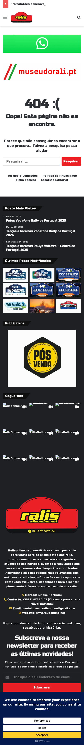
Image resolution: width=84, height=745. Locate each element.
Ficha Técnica (26, 180)
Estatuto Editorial (54, 180)
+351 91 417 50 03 (35, 599)
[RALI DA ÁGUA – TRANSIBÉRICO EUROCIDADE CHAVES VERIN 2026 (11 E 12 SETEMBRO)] (15, 306)
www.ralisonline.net (50, 613)
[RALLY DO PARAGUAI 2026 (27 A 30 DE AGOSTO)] (68, 306)
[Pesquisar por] (79, 18)
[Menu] (5, 18)
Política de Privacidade (60, 175)
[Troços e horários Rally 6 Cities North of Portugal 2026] (42, 275)
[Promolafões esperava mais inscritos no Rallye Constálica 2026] (68, 275)
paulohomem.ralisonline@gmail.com (48, 608)
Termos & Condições (22, 175)
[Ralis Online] (21, 17)
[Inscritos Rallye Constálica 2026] (68, 290)
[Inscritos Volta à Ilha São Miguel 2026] (15, 275)
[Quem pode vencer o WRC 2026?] (42, 306)
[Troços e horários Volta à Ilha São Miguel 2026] (15, 290)
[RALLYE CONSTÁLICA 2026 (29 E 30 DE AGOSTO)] (42, 290)
